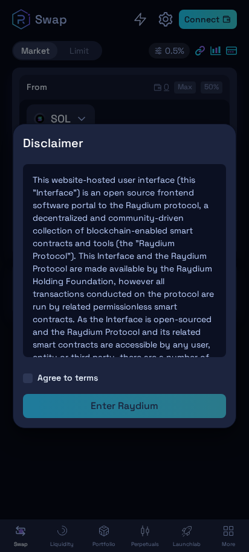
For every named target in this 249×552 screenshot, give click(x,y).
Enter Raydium (124, 405)
